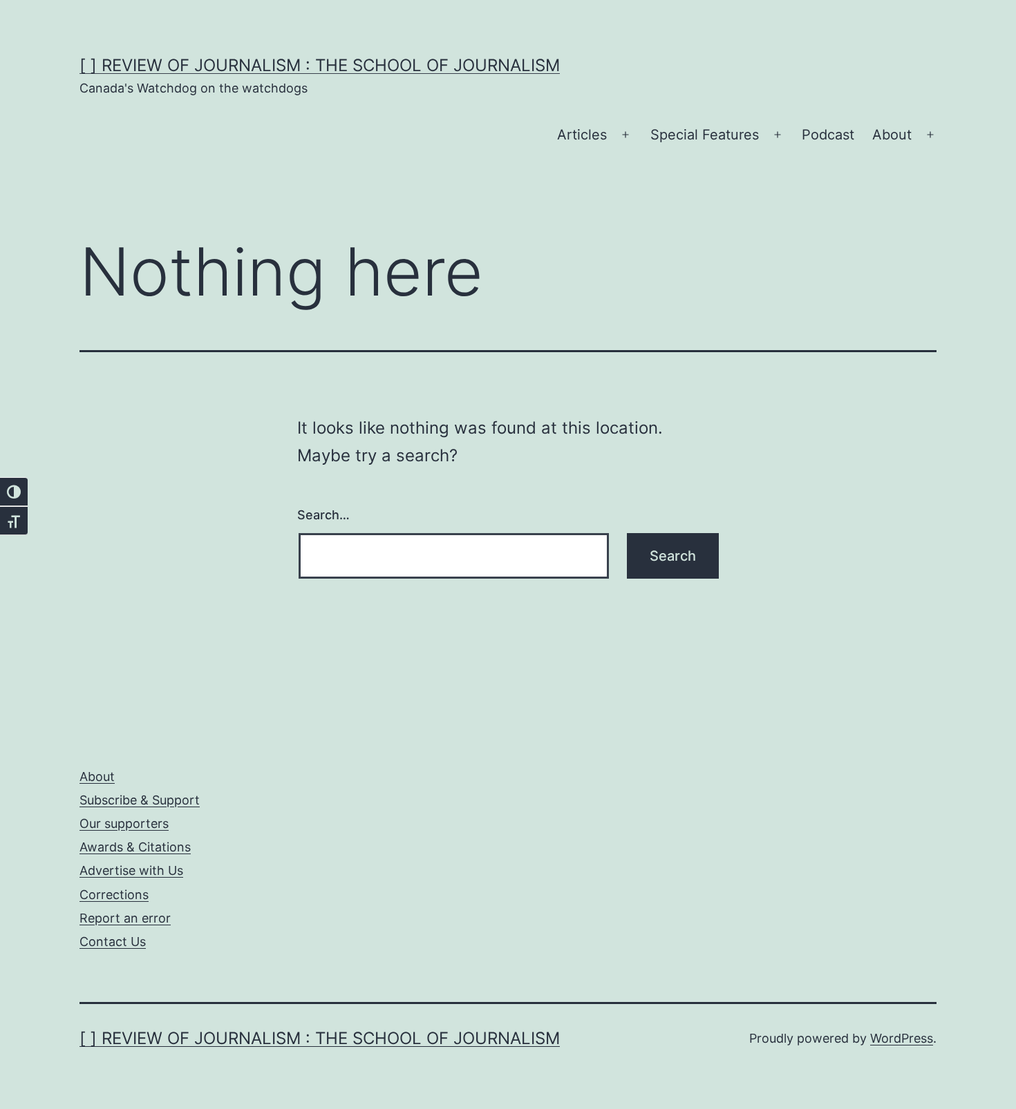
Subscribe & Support (139, 800)
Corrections (114, 894)
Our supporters (124, 823)
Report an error (125, 918)
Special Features (704, 134)
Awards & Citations (135, 847)
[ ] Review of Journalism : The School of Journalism (319, 65)
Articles (582, 134)
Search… (323, 515)
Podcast (828, 134)
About (892, 134)
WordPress (901, 1038)
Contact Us (112, 941)
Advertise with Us (131, 870)
